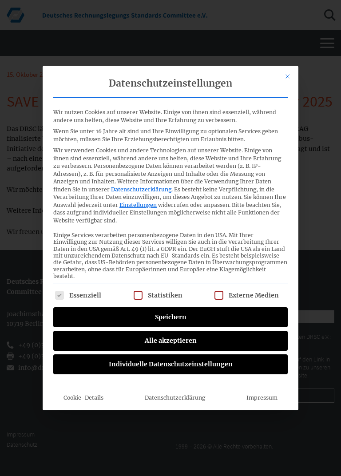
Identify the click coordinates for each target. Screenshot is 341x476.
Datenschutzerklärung (141, 189)
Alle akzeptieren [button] (171, 341)
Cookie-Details (83, 397)
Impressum (262, 397)
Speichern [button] (170, 317)
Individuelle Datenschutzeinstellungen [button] (171, 364)
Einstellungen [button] (138, 205)
